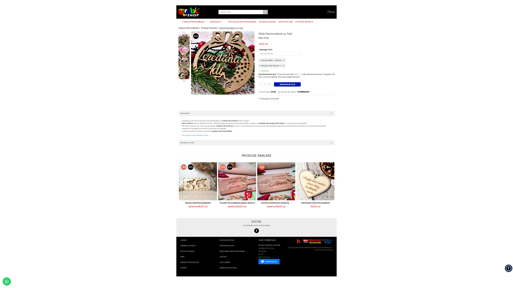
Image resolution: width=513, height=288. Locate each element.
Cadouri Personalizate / (189, 28)
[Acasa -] (191, 12)
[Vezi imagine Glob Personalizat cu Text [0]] (184, 39)
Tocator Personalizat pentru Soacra (237, 203)
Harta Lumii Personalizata (198, 203)
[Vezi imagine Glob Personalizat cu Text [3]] (184, 73)
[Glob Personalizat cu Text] (222, 63)
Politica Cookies (187, 251)
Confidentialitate (226, 246)
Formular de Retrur (228, 268)
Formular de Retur (304, 21)
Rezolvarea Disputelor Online (232, 251)
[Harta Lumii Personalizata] (198, 181)
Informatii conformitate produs (195, 135)
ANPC (182, 257)
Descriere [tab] (185, 113)
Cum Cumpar (224, 262)
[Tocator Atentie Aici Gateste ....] (276, 181)
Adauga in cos (287, 84)
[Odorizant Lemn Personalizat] (315, 181)
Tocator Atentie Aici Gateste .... (276, 203)
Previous (184, 32)
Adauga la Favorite (269, 98)
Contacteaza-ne (271, 262)
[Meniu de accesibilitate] (508, 268)
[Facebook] (256, 230)
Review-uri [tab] (187, 142)
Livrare (183, 240)
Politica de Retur (226, 240)
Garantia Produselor (189, 262)
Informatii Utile (285, 21)
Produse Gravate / (210, 28)
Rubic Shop (264, 38)
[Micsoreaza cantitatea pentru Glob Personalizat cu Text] (261, 84)
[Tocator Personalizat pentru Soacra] (237, 181)
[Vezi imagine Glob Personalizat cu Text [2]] (184, 62)
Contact (223, 257)
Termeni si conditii (188, 246)
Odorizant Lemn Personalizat (315, 203)
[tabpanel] (222, 63)
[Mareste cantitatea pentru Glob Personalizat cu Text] (269, 84)
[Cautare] (265, 12)
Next (184, 80)
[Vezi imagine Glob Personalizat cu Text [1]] (184, 51)
